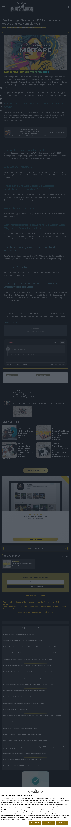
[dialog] (35, 807)
